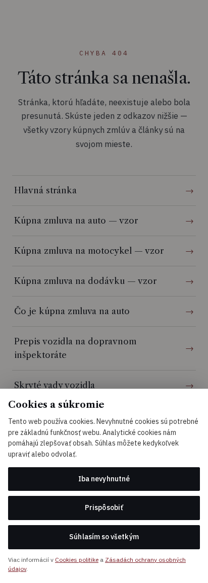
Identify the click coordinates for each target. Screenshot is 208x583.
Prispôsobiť (104, 507)
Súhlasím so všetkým (103, 536)
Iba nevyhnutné (104, 478)
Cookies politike (76, 559)
